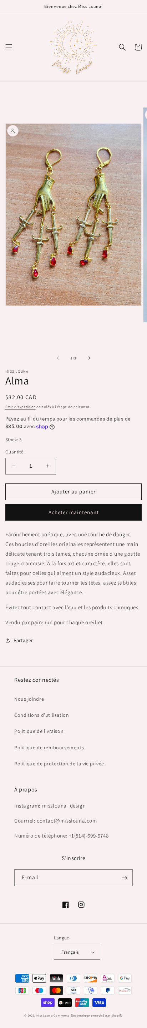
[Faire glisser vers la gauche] (58, 358)
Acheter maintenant (74, 512)
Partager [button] (23, 640)
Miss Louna (44, 1015)
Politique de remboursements (49, 747)
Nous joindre (29, 699)
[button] (9, 47)
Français (69, 952)
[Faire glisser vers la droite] (89, 358)
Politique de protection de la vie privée (59, 763)
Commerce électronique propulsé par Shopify (88, 1015)
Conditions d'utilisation (41, 715)
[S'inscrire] (124, 877)
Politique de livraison (39, 731)
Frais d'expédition (20, 406)
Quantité (14, 452)
